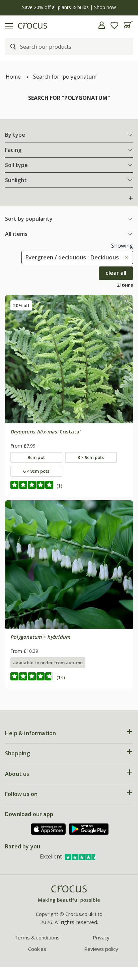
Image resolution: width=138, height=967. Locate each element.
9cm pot (36, 457)
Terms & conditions (37, 937)
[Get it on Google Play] (88, 829)
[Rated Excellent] (81, 856)
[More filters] (130, 198)
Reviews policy (101, 948)
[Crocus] (69, 894)
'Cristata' (45, 431)
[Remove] (124, 257)
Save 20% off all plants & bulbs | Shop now (69, 7)
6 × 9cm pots (36, 471)
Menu (7, 25)
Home (13, 76)
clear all (116, 273)
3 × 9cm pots (91, 457)
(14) (61, 677)
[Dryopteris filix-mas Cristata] (69, 359)
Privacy (101, 937)
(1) (59, 485)
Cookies (37, 948)
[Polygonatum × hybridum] (69, 564)
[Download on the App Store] (48, 829)
